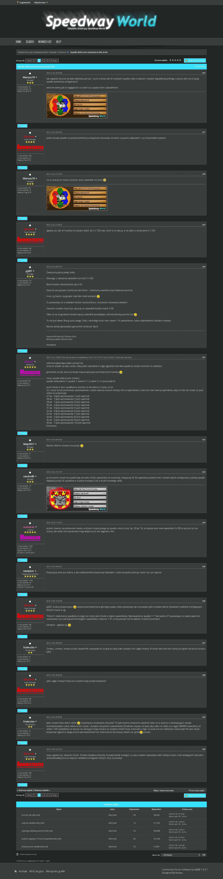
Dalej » (55, 60)
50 (134, 815)
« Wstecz (29, 60)
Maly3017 (28, 444)
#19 (203, 225)
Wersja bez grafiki (55, 871)
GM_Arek (112, 815)
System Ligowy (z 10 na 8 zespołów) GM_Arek (41, 838)
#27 (203, 643)
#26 (203, 601)
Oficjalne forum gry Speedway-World (33, 52)
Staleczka (28, 647)
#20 (203, 266)
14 (134, 823)
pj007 (29, 271)
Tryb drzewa (200, 66)
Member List (45, 42)
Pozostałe (53, 52)
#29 (203, 717)
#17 (203, 132)
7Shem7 (111, 357)
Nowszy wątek (41, 790)
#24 (203, 522)
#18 (203, 174)
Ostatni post (173, 816)
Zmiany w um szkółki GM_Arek (35, 846)
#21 (203, 357)
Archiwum (62, 52)
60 (134, 838)
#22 (203, 439)
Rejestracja (39, 2)
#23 (203, 472)
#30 (203, 749)
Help (58, 42)
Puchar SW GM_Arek (31, 815)
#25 (203, 566)
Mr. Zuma (182, 816)
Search (30, 42)
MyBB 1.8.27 (201, 869)
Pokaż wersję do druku (28, 854)
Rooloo (179, 872)
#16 (203, 73)
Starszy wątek (25, 790)
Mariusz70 (29, 77)
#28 (203, 675)
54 (134, 830)
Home (18, 42)
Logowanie (25, 2)
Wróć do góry (36, 871)
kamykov (29, 571)
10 (134, 846)
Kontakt (23, 871)
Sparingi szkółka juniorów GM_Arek (37, 830)
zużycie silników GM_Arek (33, 823)
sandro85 (28, 476)
